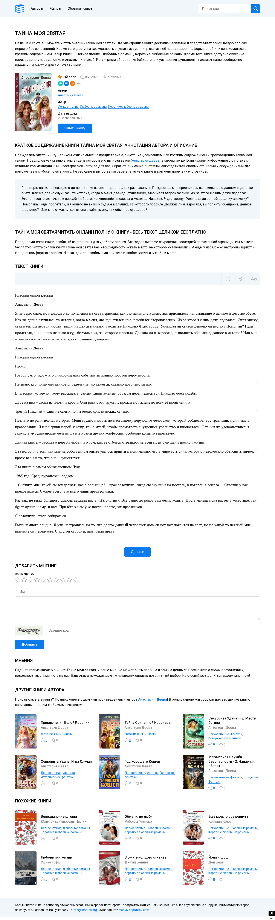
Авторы (37, 8)
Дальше (137, 552)
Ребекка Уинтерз (138, 821)
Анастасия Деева (70, 95)
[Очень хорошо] (57, 580)
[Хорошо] (44, 580)
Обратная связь (80, 8)
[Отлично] (70, 580)
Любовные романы (93, 106)
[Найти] (255, 8)
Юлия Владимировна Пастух (63, 821)
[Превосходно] (76, 580)
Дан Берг (215, 862)
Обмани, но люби (139, 816)
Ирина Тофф (51, 862)
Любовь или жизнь (56, 857)
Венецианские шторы (59, 816)
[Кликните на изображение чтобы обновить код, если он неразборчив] (29, 630)
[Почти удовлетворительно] (24, 580)
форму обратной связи (135, 910)
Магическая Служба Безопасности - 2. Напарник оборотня (231, 761)
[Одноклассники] (72, 83)
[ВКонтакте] (66, 83)
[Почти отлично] (63, 580)
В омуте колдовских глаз (146, 857)
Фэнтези (236, 734)
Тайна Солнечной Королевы (148, 723)
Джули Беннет (136, 862)
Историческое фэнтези (224, 738)
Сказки (68, 734)
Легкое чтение (68, 106)
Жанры (55, 8)
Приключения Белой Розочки (65, 723)
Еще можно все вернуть (228, 816)
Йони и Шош (218, 857)
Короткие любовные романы (128, 106)
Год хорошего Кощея (142, 761)
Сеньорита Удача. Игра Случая (66, 761)
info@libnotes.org (85, 910)
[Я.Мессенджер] (60, 83)
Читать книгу (74, 128)
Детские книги (51, 734)
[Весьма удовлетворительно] (37, 580)
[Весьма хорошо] (50, 580)
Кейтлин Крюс (220, 821)
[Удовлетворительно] (31, 580)
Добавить (29, 644)
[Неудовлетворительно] (18, 580)
